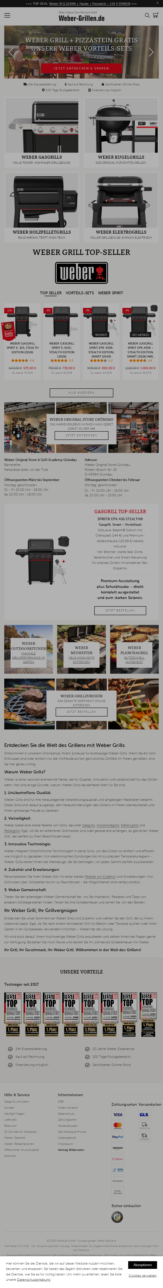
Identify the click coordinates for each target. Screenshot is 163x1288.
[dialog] (81, 1272)
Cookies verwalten (143, 1276)
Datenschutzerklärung (33, 1280)
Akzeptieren (142, 1265)
